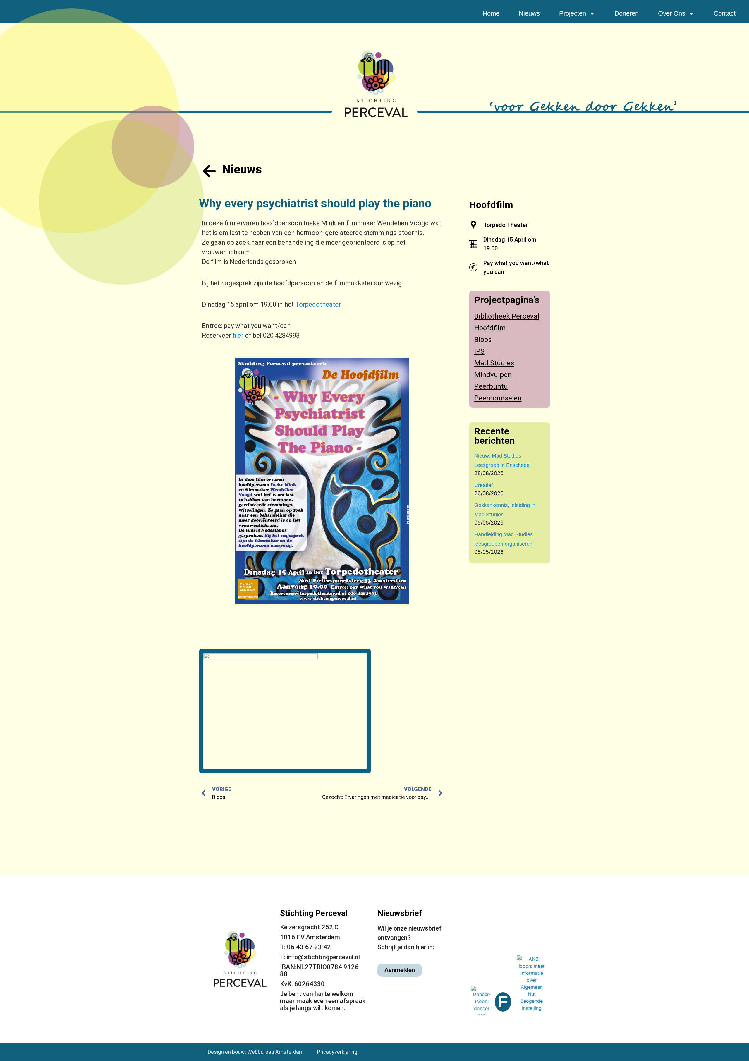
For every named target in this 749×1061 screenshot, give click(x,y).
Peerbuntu (491, 386)
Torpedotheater (318, 304)
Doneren (626, 13)
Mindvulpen (493, 375)
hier (238, 335)
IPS (479, 351)
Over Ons (671, 13)
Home (490, 13)
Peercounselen (498, 398)
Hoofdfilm (491, 204)
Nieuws (529, 13)
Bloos (483, 340)
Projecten (572, 13)
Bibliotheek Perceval (506, 316)
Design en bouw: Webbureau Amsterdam (256, 1052)
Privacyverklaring (337, 1052)
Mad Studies (494, 363)
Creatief (483, 485)
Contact (725, 13)
